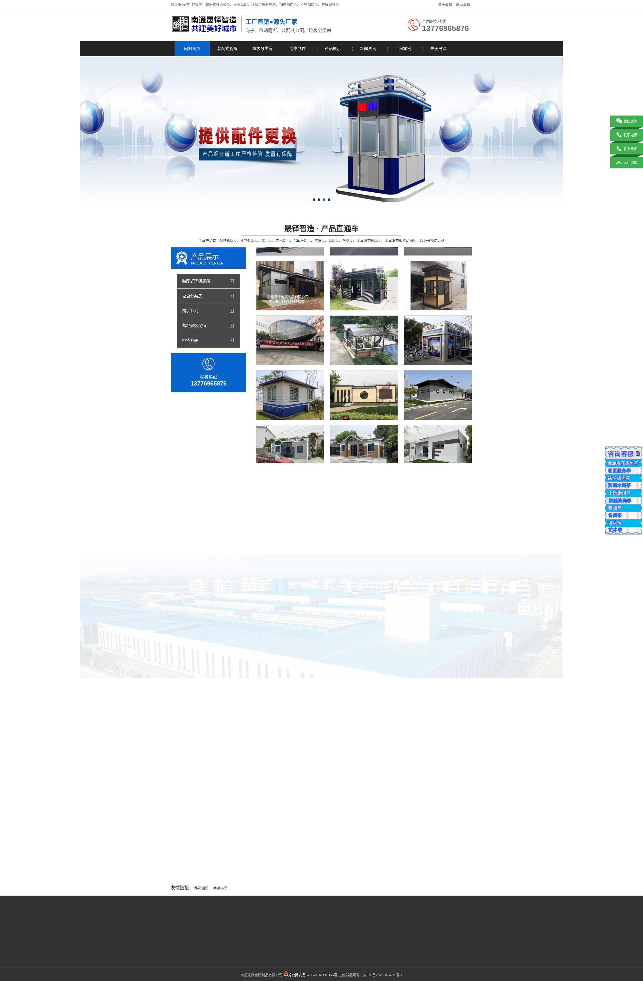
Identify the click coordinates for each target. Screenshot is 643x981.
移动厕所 (201, 888)
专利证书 (320, 646)
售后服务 (178, 953)
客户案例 (153, 938)
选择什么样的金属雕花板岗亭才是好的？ (217, 865)
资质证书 (266, 646)
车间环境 (374, 646)
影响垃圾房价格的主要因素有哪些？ (407, 788)
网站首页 (192, 48)
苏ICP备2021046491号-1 (383, 975)
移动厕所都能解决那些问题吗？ (210, 834)
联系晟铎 (463, 5)
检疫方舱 (190, 340)
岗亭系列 (190, 310)
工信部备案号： (325, 975)
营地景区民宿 (194, 325)
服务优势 (178, 946)
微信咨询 (630, 121)
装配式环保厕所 (196, 281)
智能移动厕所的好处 (262, 780)
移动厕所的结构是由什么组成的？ (405, 849)
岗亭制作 (298, 48)
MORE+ (161, 804)
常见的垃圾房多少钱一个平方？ (403, 818)
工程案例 (403, 48)
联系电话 (630, 135)
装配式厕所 (227, 48)
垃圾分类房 (262, 48)
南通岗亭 (220, 888)
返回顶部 (630, 162)
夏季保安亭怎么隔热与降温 (207, 855)
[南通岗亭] (205, 31)
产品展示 (333, 48)
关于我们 (153, 923)
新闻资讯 (368, 48)
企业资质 (153, 953)
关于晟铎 (445, 5)
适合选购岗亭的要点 (201, 844)
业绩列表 (153, 946)
